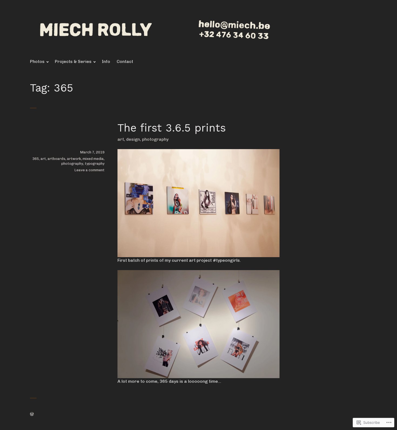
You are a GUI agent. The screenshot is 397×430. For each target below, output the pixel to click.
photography (155, 139)
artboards (56, 159)
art (120, 139)
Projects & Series (73, 61)
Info (106, 61)
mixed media (93, 159)
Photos (37, 61)
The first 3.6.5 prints (171, 128)
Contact (125, 61)
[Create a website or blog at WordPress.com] (32, 414)
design (133, 139)
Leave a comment (90, 170)
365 (35, 159)
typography (95, 164)
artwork (74, 159)
